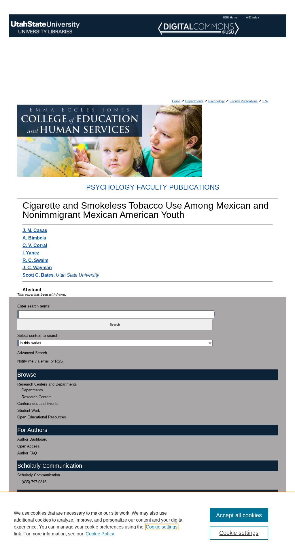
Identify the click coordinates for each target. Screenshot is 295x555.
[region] (147, 523)
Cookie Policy (100, 533)
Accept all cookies (239, 515)
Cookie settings (161, 526)
